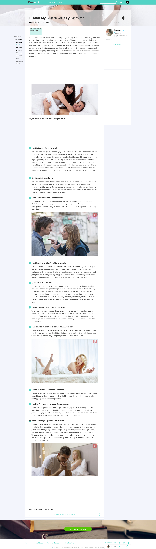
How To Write (69, 543)
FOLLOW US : (109, 543)
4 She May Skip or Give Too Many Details (19, 50)
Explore (60, 2)
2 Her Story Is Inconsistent (19, 45)
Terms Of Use (38, 543)
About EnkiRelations (54, 543)
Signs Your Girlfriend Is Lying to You (18, 39)
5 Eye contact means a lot (19, 53)
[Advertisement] (64, 71)
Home (27, 543)
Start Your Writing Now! (78, 529)
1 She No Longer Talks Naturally (19, 42)
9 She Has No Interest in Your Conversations (19, 64)
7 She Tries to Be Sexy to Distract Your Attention (19, 58)
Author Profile (117, 44)
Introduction (17, 37)
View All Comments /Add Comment (64, 514)
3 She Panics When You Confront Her (19, 47)
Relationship (35, 22)
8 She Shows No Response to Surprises (19, 61)
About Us (52, 2)
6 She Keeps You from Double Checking (19, 55)
